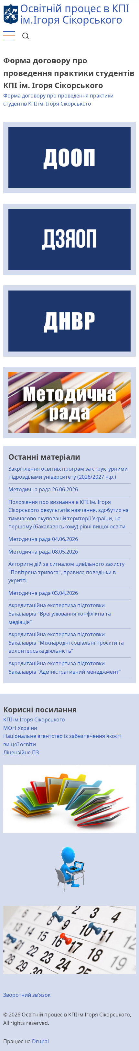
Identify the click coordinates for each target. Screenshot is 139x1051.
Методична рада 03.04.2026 (43, 593)
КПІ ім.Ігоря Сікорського (34, 719)
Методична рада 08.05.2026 (43, 551)
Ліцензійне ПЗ (21, 752)
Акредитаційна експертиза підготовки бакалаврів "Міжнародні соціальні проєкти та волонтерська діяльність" (66, 642)
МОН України (20, 727)
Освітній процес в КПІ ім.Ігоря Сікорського (74, 13)
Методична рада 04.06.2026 (43, 539)
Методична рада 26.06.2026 (43, 489)
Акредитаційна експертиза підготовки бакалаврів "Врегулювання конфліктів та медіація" (59, 613)
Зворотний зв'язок (26, 994)
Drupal (40, 1041)
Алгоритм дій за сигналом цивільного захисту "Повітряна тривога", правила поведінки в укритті (66, 572)
